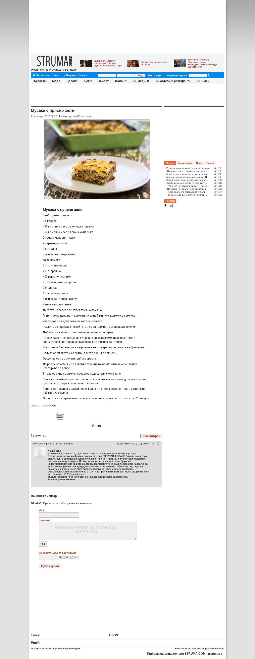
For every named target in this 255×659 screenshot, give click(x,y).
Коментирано (185, 163)
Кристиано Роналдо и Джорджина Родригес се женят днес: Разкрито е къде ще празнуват (202, 63)
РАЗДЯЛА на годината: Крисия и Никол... (187, 186)
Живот (104, 81)
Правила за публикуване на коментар (61, 503)
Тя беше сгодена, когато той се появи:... (186, 195)
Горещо (210, 163)
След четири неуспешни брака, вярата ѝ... (187, 174)
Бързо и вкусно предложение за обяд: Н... (187, 177)
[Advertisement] (127, 27)
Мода (56, 81)
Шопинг (121, 81)
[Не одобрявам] (158, 443)
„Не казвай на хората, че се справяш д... (187, 189)
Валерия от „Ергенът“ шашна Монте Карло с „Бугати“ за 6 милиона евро (108, 63)
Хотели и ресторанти (175, 81)
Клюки (83, 75)
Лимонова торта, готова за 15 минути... (186, 192)
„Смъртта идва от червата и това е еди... (187, 171)
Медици (143, 81)
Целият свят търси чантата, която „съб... (187, 180)
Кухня (88, 81)
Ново (199, 163)
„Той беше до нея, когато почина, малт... (186, 183)
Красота (40, 81)
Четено (170, 163)
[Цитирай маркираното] (144, 443)
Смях (205, 81)
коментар (65, 116)
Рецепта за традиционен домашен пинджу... (188, 168)
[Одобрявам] (153, 443)
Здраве (72, 81)
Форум (70, 75)
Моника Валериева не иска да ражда (154, 63)
